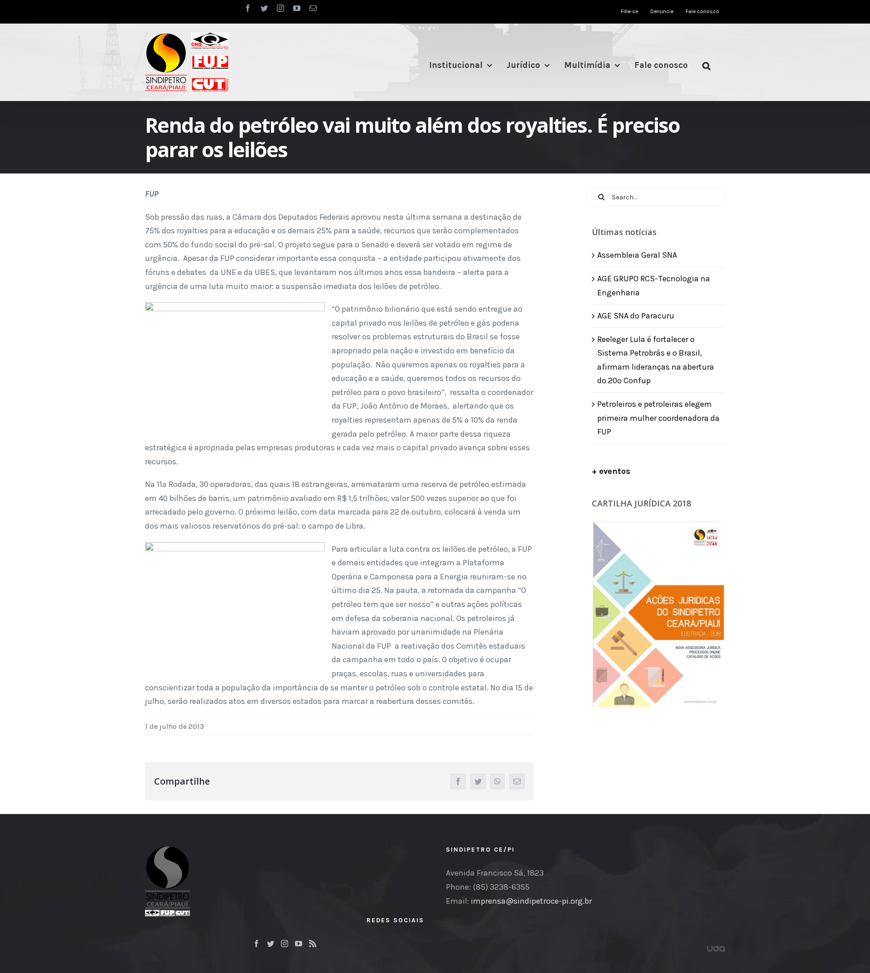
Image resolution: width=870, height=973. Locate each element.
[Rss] (312, 943)
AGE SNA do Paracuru (635, 316)
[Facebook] (256, 943)
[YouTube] (298, 943)
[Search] (706, 65)
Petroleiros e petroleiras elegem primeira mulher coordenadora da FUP (658, 418)
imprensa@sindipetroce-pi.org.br (531, 901)
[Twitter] (270, 943)
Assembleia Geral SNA (637, 255)
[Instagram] (284, 943)
